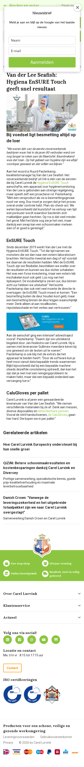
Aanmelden (42, 62)
